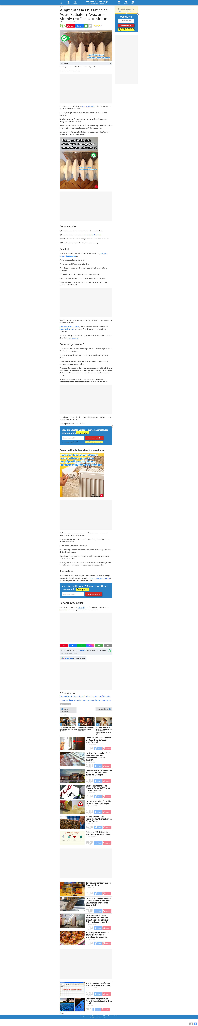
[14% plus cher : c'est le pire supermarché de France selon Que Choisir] (68, 721)
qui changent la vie (126, 11)
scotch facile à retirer (67, 329)
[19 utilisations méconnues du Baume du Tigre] (72, 888)
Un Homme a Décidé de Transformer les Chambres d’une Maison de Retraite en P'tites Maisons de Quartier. (97, 918)
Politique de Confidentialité (110, 1016)
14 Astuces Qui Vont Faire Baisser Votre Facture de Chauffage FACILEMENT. (85, 700)
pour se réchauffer (88, 106)
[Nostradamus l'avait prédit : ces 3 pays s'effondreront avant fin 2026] (86, 721)
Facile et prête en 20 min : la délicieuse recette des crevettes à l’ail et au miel (97, 934)
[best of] (68, 2)
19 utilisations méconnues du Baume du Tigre (98, 884)
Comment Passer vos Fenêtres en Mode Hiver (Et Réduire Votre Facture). (98, 739)
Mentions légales (96, 1016)
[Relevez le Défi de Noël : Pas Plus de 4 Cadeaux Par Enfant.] (72, 838)
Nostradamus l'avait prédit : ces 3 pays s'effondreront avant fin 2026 (86, 729)
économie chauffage (65, 704)
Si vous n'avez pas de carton (69, 327)
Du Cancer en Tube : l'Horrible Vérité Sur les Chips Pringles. (98, 802)
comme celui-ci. (73, 338)
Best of (68, 3)
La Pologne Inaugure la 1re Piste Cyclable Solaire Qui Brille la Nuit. (99, 1000)
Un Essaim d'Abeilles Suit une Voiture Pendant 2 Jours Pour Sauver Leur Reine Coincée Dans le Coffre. (98, 901)
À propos (132, 3)
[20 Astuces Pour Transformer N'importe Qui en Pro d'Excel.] (72, 989)
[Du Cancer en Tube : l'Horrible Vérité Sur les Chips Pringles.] (72, 807)
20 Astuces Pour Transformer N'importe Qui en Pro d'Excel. (98, 984)
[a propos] (132, 2)
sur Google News (74, 658)
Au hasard (126, 3)
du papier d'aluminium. (93, 235)
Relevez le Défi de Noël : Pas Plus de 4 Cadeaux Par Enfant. (98, 833)
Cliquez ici (81, 607)
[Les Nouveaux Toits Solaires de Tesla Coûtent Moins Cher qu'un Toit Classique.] (72, 776)
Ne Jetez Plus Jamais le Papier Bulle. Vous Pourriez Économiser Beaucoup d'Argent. (98, 756)
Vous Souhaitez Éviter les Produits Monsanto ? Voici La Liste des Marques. (98, 787)
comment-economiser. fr (97, 2)
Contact (89, 1016)
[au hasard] (125, 2)
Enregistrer (72, 26)
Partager (80, 26)
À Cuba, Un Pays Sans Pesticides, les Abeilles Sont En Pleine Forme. (99, 818)
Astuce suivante (103, 709)
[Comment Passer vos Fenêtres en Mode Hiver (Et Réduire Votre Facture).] (72, 743)
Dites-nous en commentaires (100, 578)
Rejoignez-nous (93, 438)
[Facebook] (73, 645)
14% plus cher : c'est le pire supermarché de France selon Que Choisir (68, 729)
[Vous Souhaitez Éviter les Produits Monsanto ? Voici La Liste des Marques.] (72, 791)
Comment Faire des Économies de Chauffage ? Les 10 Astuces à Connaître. (85, 696)
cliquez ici (63, 610)
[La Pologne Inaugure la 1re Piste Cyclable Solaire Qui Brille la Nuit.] (72, 1004)
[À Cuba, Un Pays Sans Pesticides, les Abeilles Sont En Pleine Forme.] (72, 822)
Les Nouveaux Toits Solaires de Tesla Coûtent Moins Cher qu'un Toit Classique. (99, 772)
